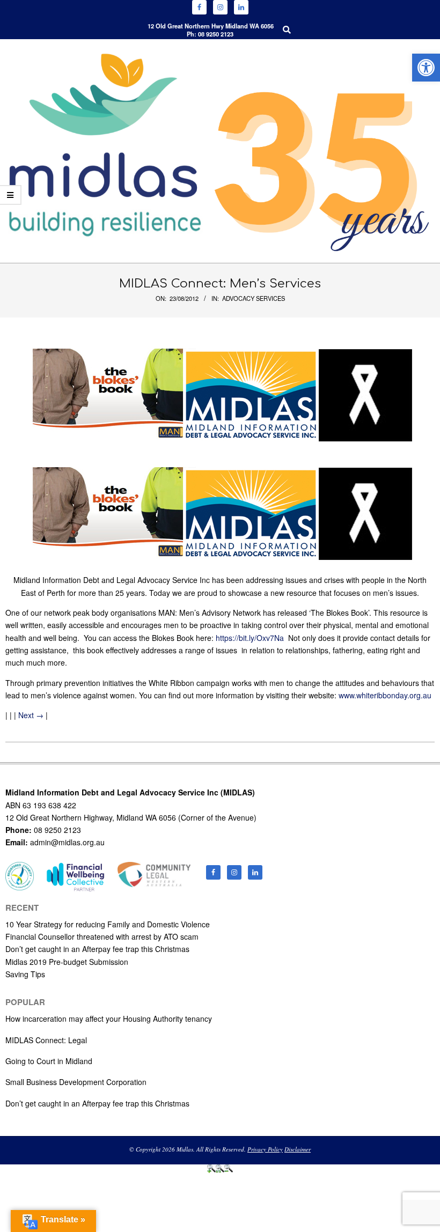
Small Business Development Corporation (75, 1081)
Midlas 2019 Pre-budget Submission (66, 961)
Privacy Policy (265, 1149)
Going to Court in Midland (48, 1061)
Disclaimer (297, 1149)
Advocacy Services (253, 298)
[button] (426, 68)
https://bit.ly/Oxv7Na (250, 637)
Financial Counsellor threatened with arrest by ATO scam (102, 936)
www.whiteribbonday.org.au (385, 695)
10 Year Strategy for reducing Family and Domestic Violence (107, 924)
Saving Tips (25, 974)
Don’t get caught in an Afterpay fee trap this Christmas (97, 948)
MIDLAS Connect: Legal (46, 1040)
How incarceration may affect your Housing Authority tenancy (108, 1018)
